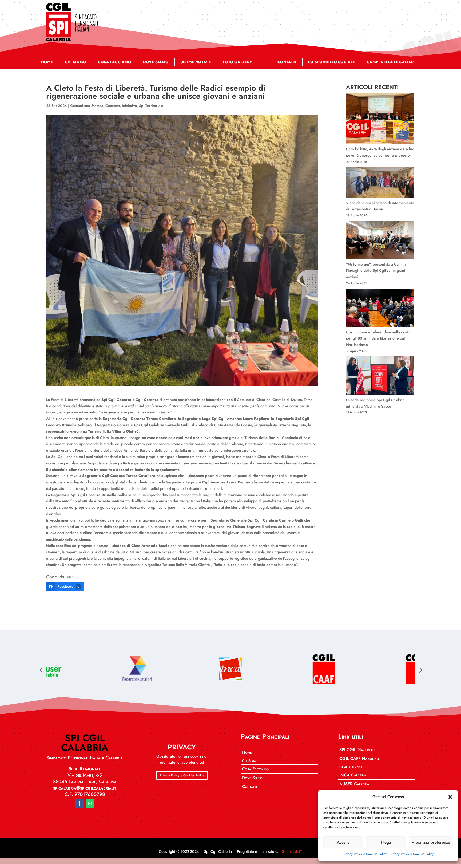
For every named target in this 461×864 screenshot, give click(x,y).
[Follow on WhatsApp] (90, 803)
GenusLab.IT (291, 851)
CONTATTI (286, 62)
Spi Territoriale (151, 105)
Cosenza (112, 105)
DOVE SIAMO (156, 62)
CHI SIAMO (75, 62)
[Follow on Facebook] (79, 803)
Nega (386, 842)
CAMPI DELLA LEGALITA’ (390, 62)
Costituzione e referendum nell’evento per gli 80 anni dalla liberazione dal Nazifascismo (378, 338)
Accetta (343, 842)
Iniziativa (129, 105)
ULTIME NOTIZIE (195, 62)
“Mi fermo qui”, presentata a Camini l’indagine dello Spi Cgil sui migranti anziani (376, 271)
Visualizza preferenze (431, 842)
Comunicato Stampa (86, 105)
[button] (450, 797)
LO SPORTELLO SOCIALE (331, 62)
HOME (47, 62)
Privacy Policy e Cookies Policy (365, 853)
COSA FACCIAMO (114, 62)
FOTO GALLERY (237, 62)
